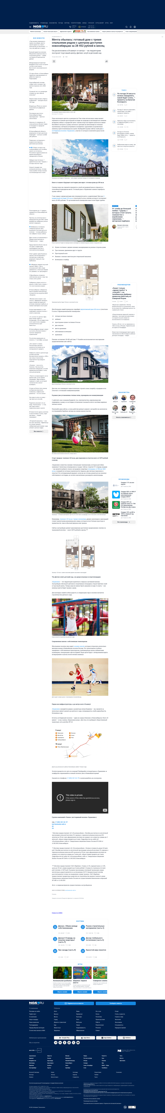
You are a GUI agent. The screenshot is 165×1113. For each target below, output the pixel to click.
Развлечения (100, 1025)
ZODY (111, 23)
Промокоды (44, 23)
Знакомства (53, 23)
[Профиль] (135, 27)
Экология (118, 1019)
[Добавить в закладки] (54, 61)
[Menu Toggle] (30, 27)
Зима (77, 1011)
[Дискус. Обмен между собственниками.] (55, 929)
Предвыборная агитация (36, 1028)
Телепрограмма (76, 23)
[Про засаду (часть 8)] (55, 953)
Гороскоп (91, 23)
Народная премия (120, 1028)
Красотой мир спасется (96, 950)
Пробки (82, 27)
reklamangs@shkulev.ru (89, 1084)
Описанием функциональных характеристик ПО (95, 1091)
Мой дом (79, 1022)
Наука (78, 1025)
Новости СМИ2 (57, 913)
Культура (79, 1017)
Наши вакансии (34, 1022)
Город (55, 1019)
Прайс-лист (32, 1014)
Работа (98, 1022)
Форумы (67, 23)
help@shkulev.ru (40, 1098)
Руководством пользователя (91, 1090)
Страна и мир (119, 1017)
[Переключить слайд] (55, 223)
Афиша (84, 23)
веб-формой (58, 1098)
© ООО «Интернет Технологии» (37, 1107)
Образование (80, 1030)
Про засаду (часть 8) (67, 950)
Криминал (79, 1014)
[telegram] (55, 1042)
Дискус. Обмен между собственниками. (67, 927)
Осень (97, 1014)
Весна (56, 1017)
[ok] (64, 1042)
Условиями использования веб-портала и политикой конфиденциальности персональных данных (108, 1092)
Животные (57, 1028)
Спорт (117, 1011)
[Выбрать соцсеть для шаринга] (106, 61)
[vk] (60, 1042)
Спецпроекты (119, 1025)
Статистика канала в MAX (37, 1030)
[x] (73, 1042)
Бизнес (56, 1014)
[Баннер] (79, 31)
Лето (77, 1019)
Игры (107, 23)
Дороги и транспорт (60, 1022)
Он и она (98, 1011)
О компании (33, 1017)
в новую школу (79, 646)
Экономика (118, 1022)
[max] (69, 1042)
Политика (99, 1017)
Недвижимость (34, 23)
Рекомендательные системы (91, 1101)
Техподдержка (33, 1025)
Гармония (56, 582)
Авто (55, 1011)
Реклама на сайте (34, 1011)
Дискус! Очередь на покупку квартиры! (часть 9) (66, 940)
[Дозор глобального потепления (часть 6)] (83, 941)
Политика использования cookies (92, 1098)
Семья (98, 1030)
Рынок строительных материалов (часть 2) (95, 927)
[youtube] (78, 1042)
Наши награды (33, 1019)
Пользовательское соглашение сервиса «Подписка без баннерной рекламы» (102, 1103)
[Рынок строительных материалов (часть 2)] (83, 929)
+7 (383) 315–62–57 (73, 778)
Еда (55, 1025)
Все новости (39, 38)
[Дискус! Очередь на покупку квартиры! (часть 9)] (55, 941)
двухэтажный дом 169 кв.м (90, 309)
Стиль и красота (120, 1014)
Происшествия (100, 1019)
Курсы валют (100, 23)
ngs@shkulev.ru (48, 1096)
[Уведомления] (131, 27)
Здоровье (57, 1030)
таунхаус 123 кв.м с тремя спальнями (73, 519)
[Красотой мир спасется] (83, 953)
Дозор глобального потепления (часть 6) (95, 939)
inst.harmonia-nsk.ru (70, 890)
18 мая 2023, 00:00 (56, 56)
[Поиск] (126, 27)
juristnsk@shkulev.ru (68, 1097)
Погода (60, 23)
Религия (98, 1028)
